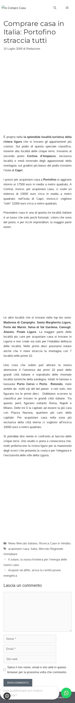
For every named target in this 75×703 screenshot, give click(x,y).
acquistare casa (18, 549)
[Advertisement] (37, 91)
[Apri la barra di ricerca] (55, 8)
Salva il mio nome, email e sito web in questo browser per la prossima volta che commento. (37, 670)
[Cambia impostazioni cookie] (6, 695)
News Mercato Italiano (22, 543)
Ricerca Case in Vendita (54, 543)
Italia (34, 549)
